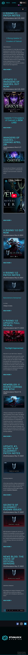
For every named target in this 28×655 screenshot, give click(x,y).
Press (8, 3)
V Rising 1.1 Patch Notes (11, 14)
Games (14, 3)
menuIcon (3, 3)
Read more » (7, 69)
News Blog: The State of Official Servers (13, 560)
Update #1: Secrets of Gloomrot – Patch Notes (11, 450)
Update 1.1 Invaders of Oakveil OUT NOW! (11, 83)
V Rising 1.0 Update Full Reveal (11, 323)
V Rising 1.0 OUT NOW (13, 231)
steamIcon (22, 3)
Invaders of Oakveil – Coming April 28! (12, 141)
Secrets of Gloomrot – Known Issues (12, 507)
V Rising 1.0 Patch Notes (11, 273)
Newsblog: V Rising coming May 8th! (12, 387)
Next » (21, 610)
